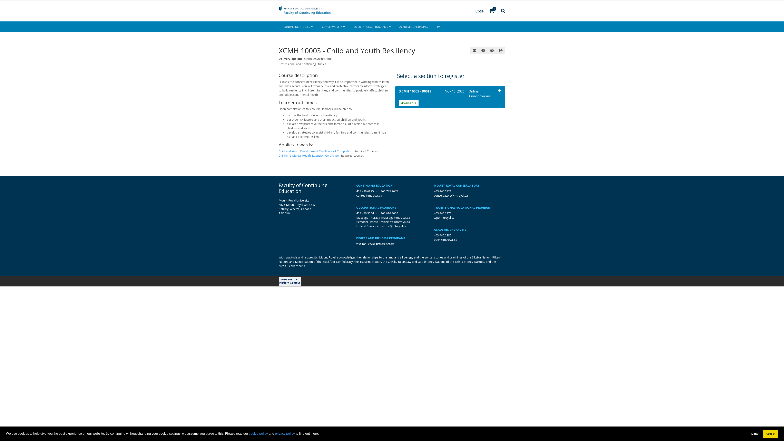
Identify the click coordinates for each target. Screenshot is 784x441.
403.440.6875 (365, 191)
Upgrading (413, 27)
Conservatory (332, 27)
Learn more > (296, 266)
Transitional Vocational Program (462, 207)
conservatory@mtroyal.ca (451, 195)
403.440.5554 (365, 213)
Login (480, 11)
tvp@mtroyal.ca (444, 217)
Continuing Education (374, 185)
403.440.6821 (442, 191)
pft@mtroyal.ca (400, 222)
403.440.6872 (442, 213)
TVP (439, 27)
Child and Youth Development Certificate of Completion (316, 151)
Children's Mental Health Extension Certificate (309, 155)
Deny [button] (754, 433)
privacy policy (285, 433)
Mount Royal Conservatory (456, 185)
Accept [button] (770, 433)
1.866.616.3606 (388, 213)
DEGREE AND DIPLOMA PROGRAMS (380, 238)
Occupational (371, 27)
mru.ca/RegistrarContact (378, 244)
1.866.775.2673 (388, 191)
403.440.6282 (442, 235)
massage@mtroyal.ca (395, 217)
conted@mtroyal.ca (369, 195)
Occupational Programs (376, 207)
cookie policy (258, 433)
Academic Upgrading (450, 230)
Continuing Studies (297, 27)
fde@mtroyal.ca (396, 226)
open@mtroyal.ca (445, 240)
